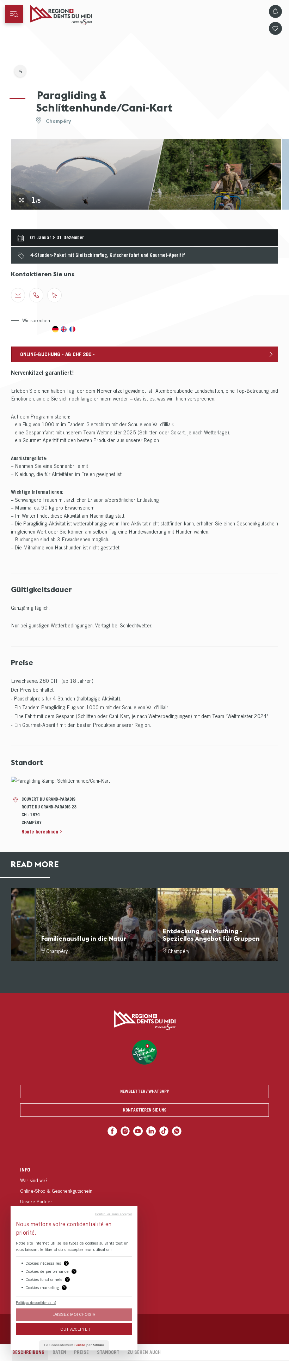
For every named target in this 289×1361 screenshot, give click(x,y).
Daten (59, 1352)
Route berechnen (39, 832)
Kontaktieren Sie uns (144, 1110)
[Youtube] (138, 1131)
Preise (81, 1352)
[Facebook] (112, 1131)
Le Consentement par (74, 1345)
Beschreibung (28, 1352)
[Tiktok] (164, 1131)
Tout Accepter (74, 1329)
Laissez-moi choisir (74, 1314)
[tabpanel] (146, 174)
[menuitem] (144, 1191)
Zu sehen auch (144, 1352)
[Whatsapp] (177, 1131)
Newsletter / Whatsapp (144, 1091)
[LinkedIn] (151, 1131)
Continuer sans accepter (113, 1214)
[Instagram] (125, 1131)
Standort (108, 1352)
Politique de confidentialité (36, 1302)
